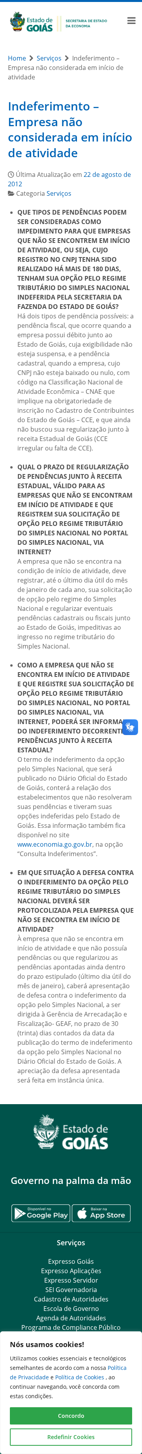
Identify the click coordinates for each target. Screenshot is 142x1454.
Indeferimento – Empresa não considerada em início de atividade (70, 129)
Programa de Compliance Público (71, 1327)
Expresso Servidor (71, 1280)
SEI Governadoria (71, 1289)
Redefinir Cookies (71, 1437)
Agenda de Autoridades (71, 1318)
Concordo (71, 1415)
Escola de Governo (71, 1308)
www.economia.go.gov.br (54, 844)
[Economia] (58, 21)
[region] (71, 1392)
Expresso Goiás (71, 1261)
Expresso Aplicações (71, 1271)
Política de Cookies (80, 1377)
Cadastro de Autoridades (71, 1299)
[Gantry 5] (71, 1131)
